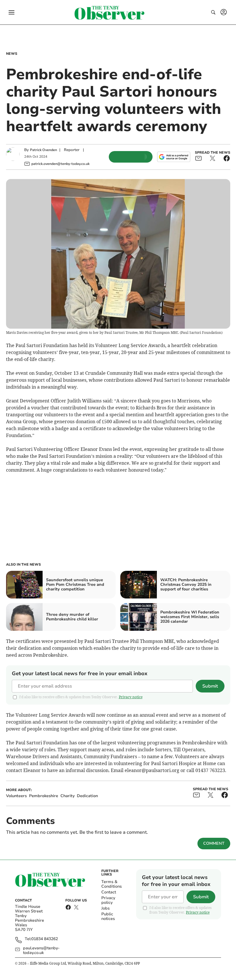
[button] (11, 12)
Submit (210, 686)
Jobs (105, 908)
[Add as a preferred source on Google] (173, 157)
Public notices (108, 916)
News (11, 53)
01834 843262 (44, 939)
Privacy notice (130, 697)
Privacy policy (108, 900)
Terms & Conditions (111, 884)
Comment (213, 843)
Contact (108, 892)
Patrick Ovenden (43, 150)
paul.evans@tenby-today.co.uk (41, 950)
